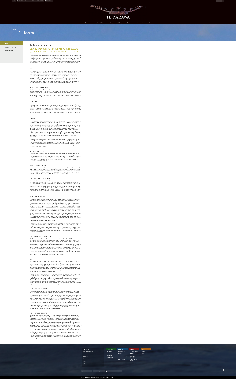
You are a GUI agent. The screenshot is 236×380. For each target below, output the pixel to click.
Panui (143, 22)
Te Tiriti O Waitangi (134, 351)
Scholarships (119, 22)
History (111, 22)
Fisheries (120, 353)
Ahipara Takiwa (110, 357)
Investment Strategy (122, 351)
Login (112, 377)
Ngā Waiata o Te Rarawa (133, 360)
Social (143, 349)
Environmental (110, 349)
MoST (109, 377)
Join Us (136, 22)
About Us (129, 22)
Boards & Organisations (109, 355)
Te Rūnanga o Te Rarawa (10, 47)
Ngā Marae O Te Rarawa (100, 22)
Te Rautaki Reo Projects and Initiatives (133, 356)
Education (144, 353)
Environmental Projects (109, 352)
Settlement (132, 353)
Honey (119, 355)
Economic (120, 349)
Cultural (132, 349)
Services (143, 351)
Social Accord (144, 355)
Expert (102, 377)
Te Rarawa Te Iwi (9, 50)
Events (150, 22)
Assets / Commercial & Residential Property (122, 358)
